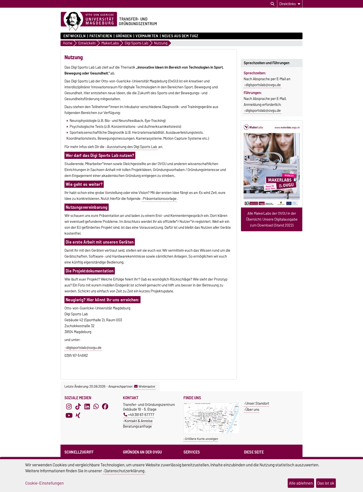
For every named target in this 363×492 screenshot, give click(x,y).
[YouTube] (68, 415)
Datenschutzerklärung (124, 470)
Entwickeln (74, 36)
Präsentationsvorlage (160, 199)
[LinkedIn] (87, 406)
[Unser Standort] (211, 433)
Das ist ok (325, 483)
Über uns (252, 409)
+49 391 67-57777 (141, 415)
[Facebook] (105, 406)
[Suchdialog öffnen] (272, 4)
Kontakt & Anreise (138, 421)
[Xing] (78, 415)
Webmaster (147, 386)
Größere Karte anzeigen (201, 438)
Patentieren (100, 36)
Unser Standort (257, 403)
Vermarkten (147, 36)
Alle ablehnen (301, 483)
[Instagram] (68, 406)
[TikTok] (78, 406)
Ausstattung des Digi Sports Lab (132, 147)
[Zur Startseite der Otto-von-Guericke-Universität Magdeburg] (88, 21)
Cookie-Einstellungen (44, 483)
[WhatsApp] (96, 406)
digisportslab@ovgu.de (83, 348)
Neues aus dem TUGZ (180, 36)
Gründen (124, 36)
